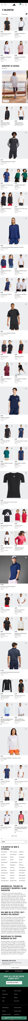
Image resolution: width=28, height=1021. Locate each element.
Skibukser (12, 875)
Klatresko (21, 865)
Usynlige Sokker (13, 862)
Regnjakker (12, 865)
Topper (2, 865)
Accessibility (16, 1014)
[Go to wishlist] (5, 4)
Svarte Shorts (22, 878)
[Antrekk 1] (14, 86)
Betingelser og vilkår (6, 1014)
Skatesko (21, 854)
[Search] (22, 4)
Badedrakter (4, 870)
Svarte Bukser (13, 854)
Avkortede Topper (3, 860)
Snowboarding (4, 872)
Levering (4, 990)
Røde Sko (12, 878)
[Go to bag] (25, 4)
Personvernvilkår (17, 1011)
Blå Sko (11, 857)
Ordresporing (5, 994)
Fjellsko (21, 859)
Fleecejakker (22, 867)
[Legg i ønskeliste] (12, 19)
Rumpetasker (4, 857)
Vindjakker (3, 878)
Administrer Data (17, 1007)
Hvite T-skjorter (13, 852)
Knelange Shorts (5, 880)
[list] (14, 87)
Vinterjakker (22, 857)
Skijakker (12, 872)
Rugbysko (21, 852)
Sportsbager (4, 867)
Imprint (3, 997)
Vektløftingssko (22, 870)
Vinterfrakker (4, 852)
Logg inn (7, 971)
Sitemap (15, 994)
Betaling (16, 997)
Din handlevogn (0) (19, 971)
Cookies (3, 1011)
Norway (15, 1019)
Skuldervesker (13, 880)
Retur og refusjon (17, 990)
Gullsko (11, 859)
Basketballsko (22, 875)
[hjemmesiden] (14, 5)
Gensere (3, 875)
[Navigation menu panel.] (2, 4)
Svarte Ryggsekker (21, 862)
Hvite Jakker (22, 872)
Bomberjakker (4, 862)
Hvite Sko (12, 867)
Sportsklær (12, 870)
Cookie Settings (5, 1007)
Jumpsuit (3, 854)
